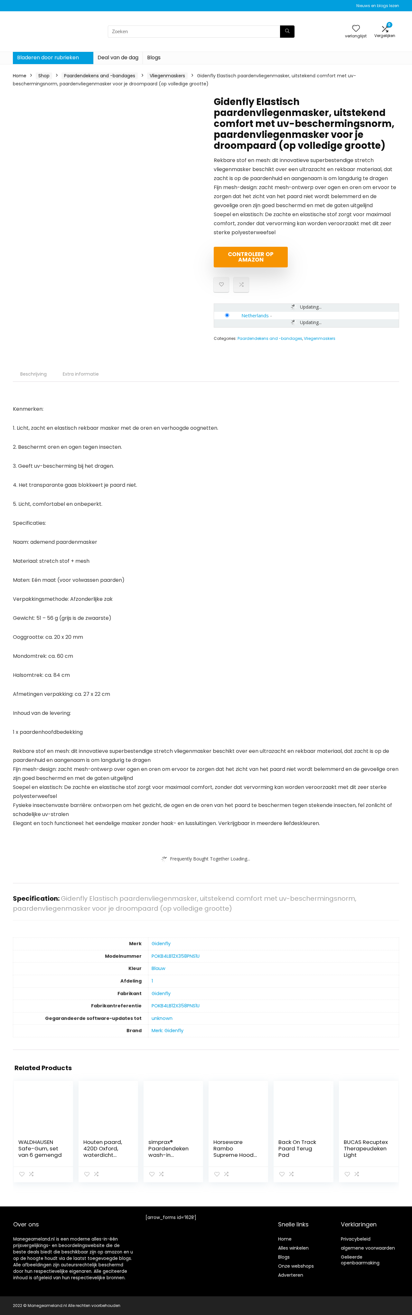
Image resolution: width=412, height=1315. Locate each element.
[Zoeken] (287, 31)
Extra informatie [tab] (81, 374)
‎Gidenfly (161, 943)
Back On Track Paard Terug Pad (297, 1148)
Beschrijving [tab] (33, 374)
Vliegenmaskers (167, 75)
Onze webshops (296, 1266)
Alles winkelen (293, 1248)
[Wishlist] (356, 29)
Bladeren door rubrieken (48, 57)
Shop (44, 75)
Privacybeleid (355, 1239)
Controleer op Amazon (251, 257)
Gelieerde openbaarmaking (360, 1260)
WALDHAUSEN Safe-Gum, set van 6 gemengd (40, 1148)
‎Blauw (158, 968)
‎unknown (162, 1018)
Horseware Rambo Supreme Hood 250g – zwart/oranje (233, 1155)
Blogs (154, 57)
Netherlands (255, 315)
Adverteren (290, 1275)
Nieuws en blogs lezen (377, 5)
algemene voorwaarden (368, 1248)
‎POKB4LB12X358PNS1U (176, 956)
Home (19, 75)
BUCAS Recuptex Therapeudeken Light (366, 1148)
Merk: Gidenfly (167, 1030)
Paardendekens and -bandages (99, 75)
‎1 (152, 981)
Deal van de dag (118, 57)
